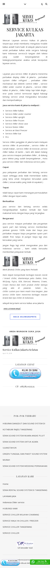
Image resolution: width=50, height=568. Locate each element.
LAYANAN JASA (9, 496)
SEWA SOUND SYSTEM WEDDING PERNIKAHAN (25, 466)
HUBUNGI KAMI (10, 508)
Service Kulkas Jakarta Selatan (20, 349)
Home (5, 484)
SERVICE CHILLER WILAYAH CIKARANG (21, 514)
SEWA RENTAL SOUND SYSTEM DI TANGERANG (25, 490)
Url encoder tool (25, 547)
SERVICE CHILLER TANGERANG (17, 526)
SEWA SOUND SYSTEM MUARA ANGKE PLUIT (24, 435)
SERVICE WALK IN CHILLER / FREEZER (20, 520)
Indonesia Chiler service (13, 502)
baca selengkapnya (25, 317)
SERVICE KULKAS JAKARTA (25, 32)
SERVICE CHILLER (11, 533)
